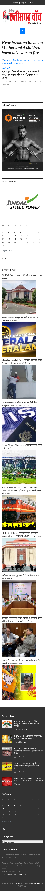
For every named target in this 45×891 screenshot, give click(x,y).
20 (21, 239)
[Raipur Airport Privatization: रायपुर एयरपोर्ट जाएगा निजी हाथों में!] (22, 467)
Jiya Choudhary (28, 81)
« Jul (4, 258)
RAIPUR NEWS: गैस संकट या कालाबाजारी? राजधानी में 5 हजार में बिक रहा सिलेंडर (28, 751)
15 (33, 236)
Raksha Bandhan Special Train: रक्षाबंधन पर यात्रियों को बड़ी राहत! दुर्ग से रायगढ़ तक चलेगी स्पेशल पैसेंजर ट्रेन (22, 490)
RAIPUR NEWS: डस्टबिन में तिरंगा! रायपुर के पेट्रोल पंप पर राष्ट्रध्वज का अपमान (26, 723)
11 (9, 236)
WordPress (16, 883)
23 (39, 239)
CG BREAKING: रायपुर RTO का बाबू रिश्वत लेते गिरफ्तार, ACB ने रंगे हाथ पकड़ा (28, 779)
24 (3, 242)
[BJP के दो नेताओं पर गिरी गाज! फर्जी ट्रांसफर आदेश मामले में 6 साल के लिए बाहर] (22, 682)
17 (3, 239)
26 (15, 242)
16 (39, 236)
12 (15, 236)
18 (9, 239)
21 (27, 239)
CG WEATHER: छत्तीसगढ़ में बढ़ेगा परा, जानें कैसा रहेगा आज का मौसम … (28, 737)
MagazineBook (34, 883)
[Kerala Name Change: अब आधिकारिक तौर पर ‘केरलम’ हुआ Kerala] (22, 339)
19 (15, 239)
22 (33, 239)
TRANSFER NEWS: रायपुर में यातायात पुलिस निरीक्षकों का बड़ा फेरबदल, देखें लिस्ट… (28, 765)
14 (27, 236)
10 (3, 236)
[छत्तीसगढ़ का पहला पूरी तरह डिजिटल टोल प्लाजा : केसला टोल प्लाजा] (22, 597)
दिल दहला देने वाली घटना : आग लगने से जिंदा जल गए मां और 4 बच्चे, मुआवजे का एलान (20, 74)
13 (21, 236)
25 (9, 242)
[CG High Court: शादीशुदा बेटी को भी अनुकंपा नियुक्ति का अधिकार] (22, 297)
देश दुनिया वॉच (6, 68)
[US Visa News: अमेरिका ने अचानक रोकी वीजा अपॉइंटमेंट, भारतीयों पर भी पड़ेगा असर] (22, 424)
